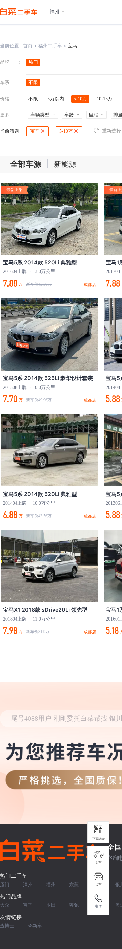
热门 (33, 62)
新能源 (65, 164)
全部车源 (25, 164)
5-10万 (80, 98)
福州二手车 (50, 45)
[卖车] (98, 854)
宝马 (35, 131)
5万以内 (55, 98)
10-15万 (105, 98)
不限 (33, 82)
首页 (28, 45)
